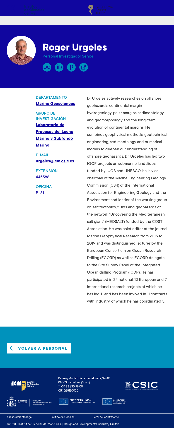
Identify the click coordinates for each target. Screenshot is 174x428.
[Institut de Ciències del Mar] (25, 10)
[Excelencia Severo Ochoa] (100, 10)
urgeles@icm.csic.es (55, 161)
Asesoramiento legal (19, 417)
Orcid (59, 67)
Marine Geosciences (55, 104)
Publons (71, 67)
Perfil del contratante (106, 417)
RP (47, 67)
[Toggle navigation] (162, 9)
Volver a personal (43, 348)
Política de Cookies (63, 417)
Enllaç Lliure (83, 67)
